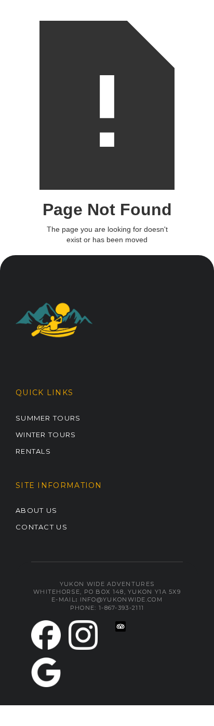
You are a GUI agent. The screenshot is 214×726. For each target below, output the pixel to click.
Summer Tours (48, 418)
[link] (46, 635)
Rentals (33, 451)
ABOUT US (36, 510)
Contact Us (42, 527)
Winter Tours (46, 434)
